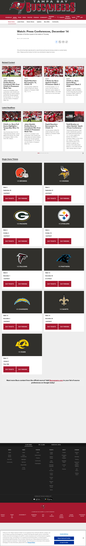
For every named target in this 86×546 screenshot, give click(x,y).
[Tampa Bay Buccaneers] (43, 507)
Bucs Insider (23, 464)
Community (9, 462)
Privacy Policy (3, 515)
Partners (64, 469)
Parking (77, 459)
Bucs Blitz (9, 459)
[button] (38, 153)
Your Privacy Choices (61, 516)
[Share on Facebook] (56, 42)
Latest (9, 452)
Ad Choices (52, 515)
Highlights (23, 459)
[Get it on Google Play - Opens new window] (48, 500)
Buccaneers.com (56, 380)
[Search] (58, 17)
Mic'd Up (24, 462)
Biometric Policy (34, 515)
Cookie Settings (71, 515)
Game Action (38, 455)
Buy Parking (22, 198)
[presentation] (83, 153)
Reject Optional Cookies (64, 538)
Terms (51, 489)
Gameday (77, 456)
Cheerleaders (38, 463)
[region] (43, 538)
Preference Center (82, 515)
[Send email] (63, 42)
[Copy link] (66, 42)
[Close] (83, 538)
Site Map (43, 515)
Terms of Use (12, 516)
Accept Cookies (64, 542)
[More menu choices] (55, 17)
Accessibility (22, 514)
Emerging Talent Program (64, 457)
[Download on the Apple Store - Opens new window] (36, 499)
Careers (64, 452)
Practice (38, 458)
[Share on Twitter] (60, 42)
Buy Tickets (9, 198)
